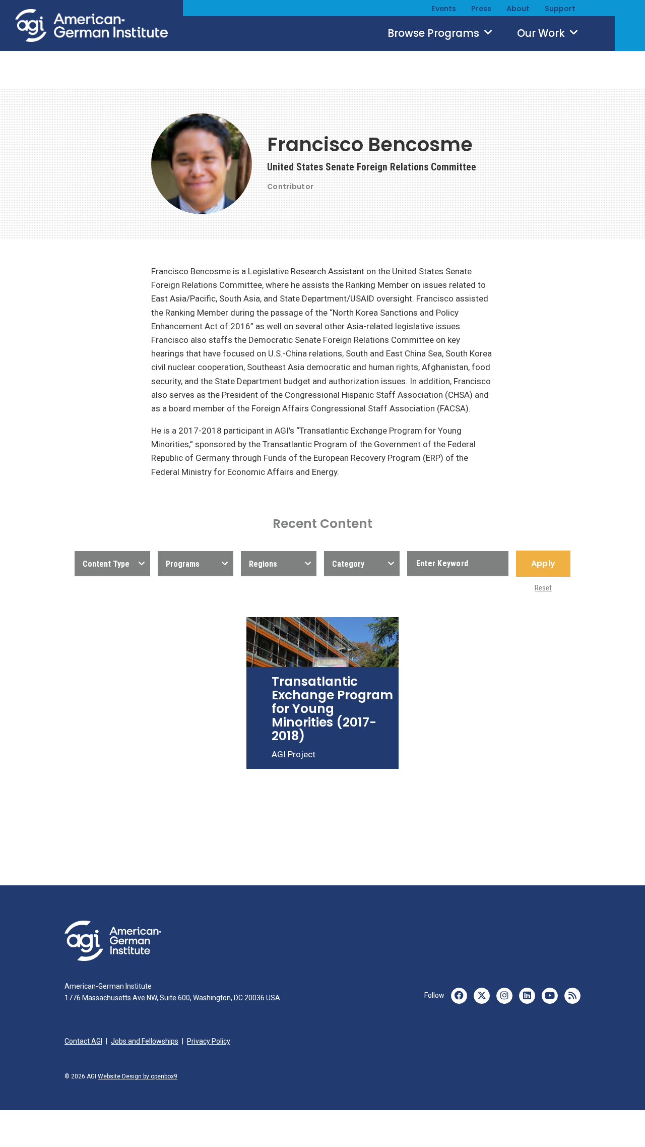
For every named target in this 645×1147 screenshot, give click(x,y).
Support (560, 9)
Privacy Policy (208, 1041)
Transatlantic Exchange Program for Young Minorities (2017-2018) (332, 709)
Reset (543, 587)
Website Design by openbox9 (137, 1076)
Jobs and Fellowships (144, 1041)
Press (481, 9)
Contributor (290, 187)
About (518, 9)
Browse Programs (435, 33)
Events (443, 9)
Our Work (542, 33)
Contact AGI (83, 1041)
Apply (543, 563)
